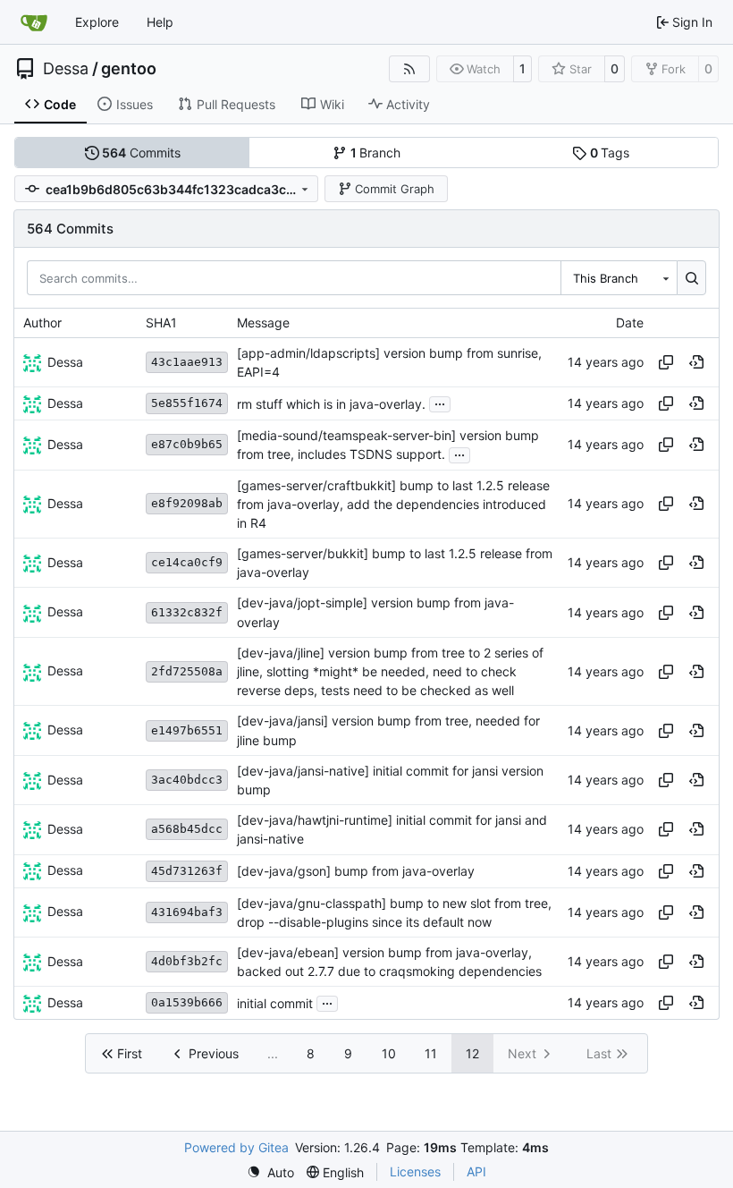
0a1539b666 (187, 1002)
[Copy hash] (666, 362)
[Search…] (691, 277)
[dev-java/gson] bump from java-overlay (356, 870)
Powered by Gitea (236, 1147)
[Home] (34, 22)
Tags (610, 152)
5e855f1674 (187, 403)
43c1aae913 (187, 362)
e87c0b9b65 (187, 444)
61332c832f (187, 612)
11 (431, 1053)
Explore (97, 22)
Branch (375, 152)
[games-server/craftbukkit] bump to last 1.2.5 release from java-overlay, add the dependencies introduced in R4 (393, 504)
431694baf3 (187, 912)
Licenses (415, 1171)
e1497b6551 (187, 730)
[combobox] (618, 277)
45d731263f (187, 871)
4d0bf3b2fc (187, 961)
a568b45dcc (187, 829)
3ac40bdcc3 (187, 779)
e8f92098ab (187, 503)
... (439, 402)
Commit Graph (394, 189)
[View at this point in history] (696, 362)
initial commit (275, 1003)
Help (160, 22)
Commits (141, 152)
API (476, 1171)
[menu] (270, 1172)
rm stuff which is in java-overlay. (331, 404)
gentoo (128, 69)
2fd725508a (187, 671)
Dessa (65, 69)
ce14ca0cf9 (187, 562)
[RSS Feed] (409, 68)
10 (389, 1053)
